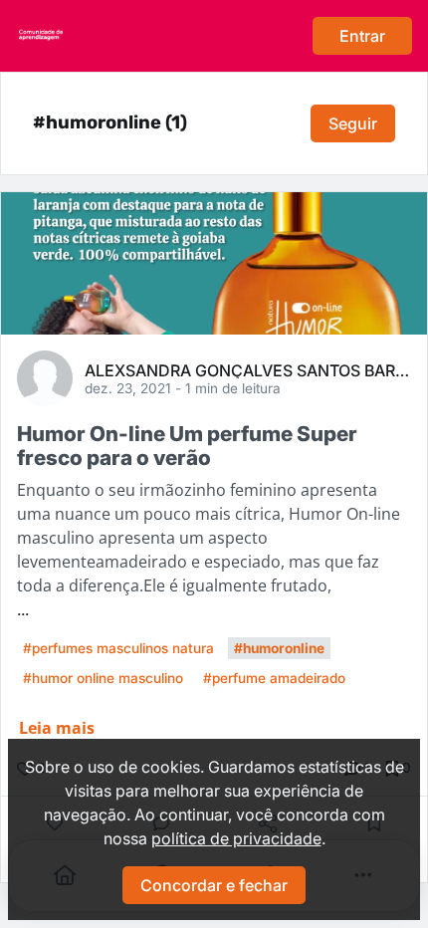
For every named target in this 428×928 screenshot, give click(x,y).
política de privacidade (236, 838)
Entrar (362, 36)
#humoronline (279, 648)
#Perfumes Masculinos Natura (118, 648)
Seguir (352, 123)
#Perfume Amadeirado (274, 678)
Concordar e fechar (214, 885)
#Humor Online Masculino (103, 678)
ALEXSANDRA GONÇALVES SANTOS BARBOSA (248, 369)
